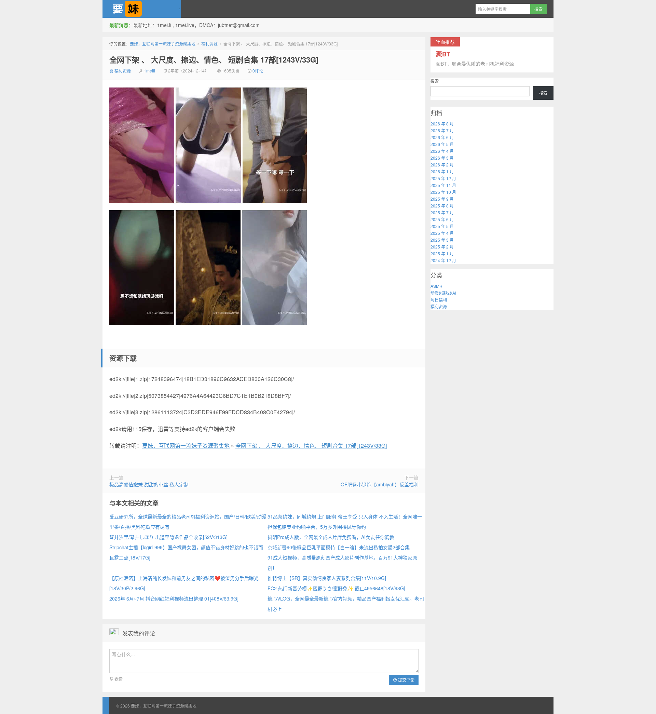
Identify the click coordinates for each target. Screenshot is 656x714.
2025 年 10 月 (443, 192)
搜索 (434, 81)
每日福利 (438, 299)
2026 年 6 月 (442, 137)
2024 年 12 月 (443, 260)
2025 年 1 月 (442, 253)
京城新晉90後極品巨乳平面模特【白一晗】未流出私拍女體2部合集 (339, 547)
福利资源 (209, 43)
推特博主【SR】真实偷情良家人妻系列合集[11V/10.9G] (327, 578)
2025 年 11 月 (443, 185)
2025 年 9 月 (442, 199)
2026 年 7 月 (442, 130)
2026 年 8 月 (442, 123)
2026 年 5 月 (442, 144)
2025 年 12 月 (443, 178)
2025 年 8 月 (442, 205)
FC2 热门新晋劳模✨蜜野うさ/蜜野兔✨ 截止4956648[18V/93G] (336, 588)
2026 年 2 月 (442, 164)
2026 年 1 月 (442, 171)
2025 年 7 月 (442, 212)
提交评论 (405, 680)
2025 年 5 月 (442, 226)
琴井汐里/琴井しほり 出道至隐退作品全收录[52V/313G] (168, 537)
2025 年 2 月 (442, 247)
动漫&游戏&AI (443, 293)
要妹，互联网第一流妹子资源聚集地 (141, 9)
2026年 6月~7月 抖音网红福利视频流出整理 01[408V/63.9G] (173, 598)
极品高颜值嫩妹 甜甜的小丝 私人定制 (149, 484)
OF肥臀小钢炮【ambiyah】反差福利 (380, 484)
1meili (149, 70)
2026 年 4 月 (442, 151)
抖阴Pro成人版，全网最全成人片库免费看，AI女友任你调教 (331, 537)
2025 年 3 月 (442, 240)
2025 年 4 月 (442, 233)
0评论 (257, 70)
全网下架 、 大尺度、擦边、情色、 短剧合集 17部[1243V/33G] (213, 59)
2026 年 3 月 (442, 158)
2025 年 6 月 (442, 219)
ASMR (436, 286)
